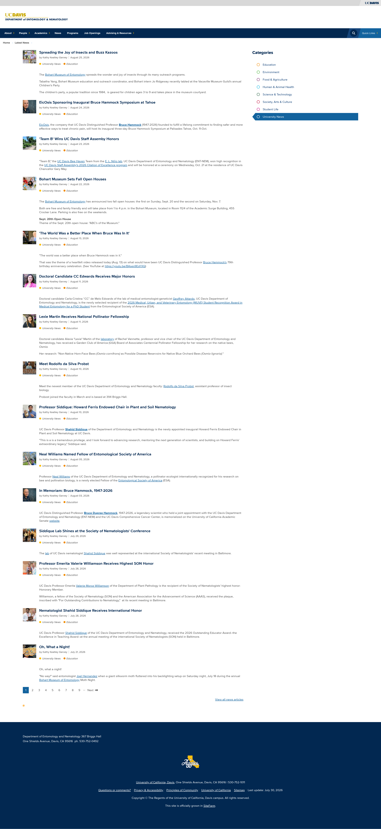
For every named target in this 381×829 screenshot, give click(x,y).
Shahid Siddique (94, 553)
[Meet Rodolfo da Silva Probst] (29, 368)
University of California (216, 790)
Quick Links (368, 33)
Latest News (22, 43)
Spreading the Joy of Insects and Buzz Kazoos (78, 52)
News (58, 33)
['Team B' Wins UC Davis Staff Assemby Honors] (29, 143)
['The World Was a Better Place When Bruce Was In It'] (29, 237)
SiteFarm (209, 806)
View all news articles (229, 699)
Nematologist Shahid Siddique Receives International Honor (90, 610)
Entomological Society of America (140, 480)
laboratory (107, 339)
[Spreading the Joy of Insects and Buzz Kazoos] (29, 56)
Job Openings (92, 33)
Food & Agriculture (275, 79)
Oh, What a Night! (54, 647)
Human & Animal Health (278, 87)
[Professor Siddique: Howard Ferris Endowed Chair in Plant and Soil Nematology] (29, 411)
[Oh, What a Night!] (29, 651)
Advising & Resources (118, 33)
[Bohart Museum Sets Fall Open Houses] (29, 183)
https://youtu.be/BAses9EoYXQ (125, 266)
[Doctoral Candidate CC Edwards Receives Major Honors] (29, 280)
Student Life (270, 109)
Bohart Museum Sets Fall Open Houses (72, 179)
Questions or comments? (114, 790)
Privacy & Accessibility (148, 790)
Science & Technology (277, 94)
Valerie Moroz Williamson (92, 586)
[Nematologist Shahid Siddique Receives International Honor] (29, 614)
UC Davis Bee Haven (71, 161)
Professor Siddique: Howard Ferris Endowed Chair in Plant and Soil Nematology (107, 407)
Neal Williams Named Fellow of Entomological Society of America (95, 454)
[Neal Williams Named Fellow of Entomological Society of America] (29, 458)
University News (51, 64)
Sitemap (239, 790)
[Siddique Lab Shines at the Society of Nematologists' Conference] (29, 535)
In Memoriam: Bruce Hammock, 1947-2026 (75, 490)
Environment (271, 72)
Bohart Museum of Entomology (65, 74)
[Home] (49, 17)
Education (72, 64)
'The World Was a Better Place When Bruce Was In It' (84, 233)
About (8, 33)
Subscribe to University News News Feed (23, 705)
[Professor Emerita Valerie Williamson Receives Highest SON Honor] (29, 567)
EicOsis (44, 124)
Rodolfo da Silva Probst (178, 386)
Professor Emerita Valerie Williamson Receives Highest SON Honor (96, 563)
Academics (41, 33)
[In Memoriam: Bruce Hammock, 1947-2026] (29, 494)
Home (6, 43)
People (23, 33)
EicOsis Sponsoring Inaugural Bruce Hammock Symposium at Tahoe (97, 102)
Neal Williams (61, 476)
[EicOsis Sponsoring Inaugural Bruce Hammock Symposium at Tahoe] (29, 106)
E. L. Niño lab (113, 161)
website (54, 521)
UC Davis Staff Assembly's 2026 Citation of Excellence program (85, 165)
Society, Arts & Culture (277, 102)
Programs (72, 33)
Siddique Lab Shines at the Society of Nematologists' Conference (94, 531)
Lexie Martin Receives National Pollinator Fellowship (84, 316)
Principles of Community (182, 790)
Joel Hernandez (86, 676)
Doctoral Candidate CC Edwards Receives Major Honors (87, 276)
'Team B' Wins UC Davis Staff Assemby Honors (79, 139)
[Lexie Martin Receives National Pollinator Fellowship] (29, 320)
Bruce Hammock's (215, 262)
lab (47, 553)
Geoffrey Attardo (184, 298)
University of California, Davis (155, 782)
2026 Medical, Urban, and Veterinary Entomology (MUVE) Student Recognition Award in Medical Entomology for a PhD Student (140, 304)
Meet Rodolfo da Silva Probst (64, 363)
